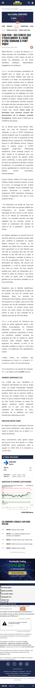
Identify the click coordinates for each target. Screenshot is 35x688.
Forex (3, 8)
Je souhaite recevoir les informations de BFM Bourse (16, 611)
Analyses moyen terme (24, 30)
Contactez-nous (7, 671)
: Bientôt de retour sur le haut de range (19, 544)
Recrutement (21, 671)
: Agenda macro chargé (15, 529)
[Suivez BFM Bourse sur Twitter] (21, 664)
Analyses (16, 26)
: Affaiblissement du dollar (15, 548)
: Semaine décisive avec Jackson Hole (19, 540)
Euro (31, 52)
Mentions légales (14, 673)
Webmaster (15, 671)
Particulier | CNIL (5, 654)
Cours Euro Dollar (14, 8)
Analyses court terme (12, 30)
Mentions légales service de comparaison (18, 675)
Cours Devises (7, 8)
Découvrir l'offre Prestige (17, 573)
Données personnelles (24, 673)
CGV (30, 671)
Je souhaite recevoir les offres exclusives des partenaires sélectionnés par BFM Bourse (17, 615)
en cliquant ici (11, 659)
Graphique (9, 26)
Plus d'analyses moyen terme (17, 552)
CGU (27, 671)
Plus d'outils (3, 602)
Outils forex (4, 584)
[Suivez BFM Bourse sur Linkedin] (27, 664)
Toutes (3, 30)
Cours (3, 26)
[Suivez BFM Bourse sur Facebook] (14, 664)
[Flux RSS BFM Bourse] (8, 664)
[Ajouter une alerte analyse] (31, 47)
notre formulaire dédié (28, 647)
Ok (23, 609)
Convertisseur (24, 26)
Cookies (7, 673)
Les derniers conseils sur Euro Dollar (16, 522)
